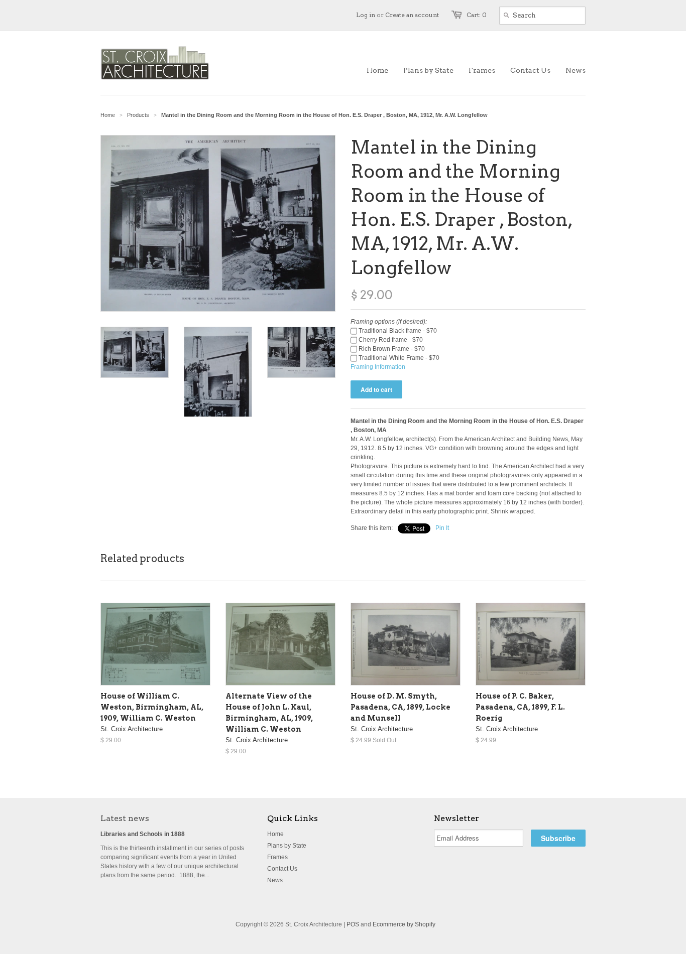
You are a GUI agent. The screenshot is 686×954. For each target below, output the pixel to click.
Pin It (442, 527)
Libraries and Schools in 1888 (142, 834)
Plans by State (286, 845)
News (275, 880)
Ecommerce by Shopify (404, 924)
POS (353, 924)
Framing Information (378, 366)
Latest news (124, 818)
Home (275, 834)
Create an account (412, 15)
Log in (365, 15)
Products (138, 115)
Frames (277, 857)
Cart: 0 (477, 15)
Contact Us (282, 868)
